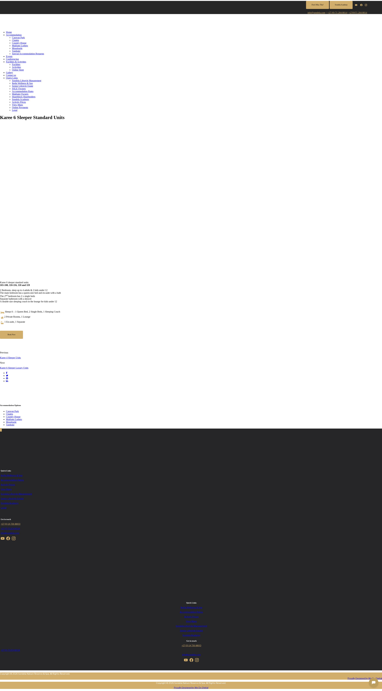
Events (9, 56)
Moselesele (17, 48)
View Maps (17, 105)
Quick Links (12, 78)
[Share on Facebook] (6, 373)
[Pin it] (7, 378)
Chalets (15, 40)
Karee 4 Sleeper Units (10, 357)
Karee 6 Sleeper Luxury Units (14, 368)
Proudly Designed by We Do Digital (365, 678)
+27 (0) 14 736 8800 (10, 524)
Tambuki (16, 51)
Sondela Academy (20, 99)
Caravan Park (18, 37)
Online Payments (20, 107)
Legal (14, 110)
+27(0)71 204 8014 (358, 12)
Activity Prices (19, 102)
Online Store (18, 70)
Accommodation (14, 35)
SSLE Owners (19, 88)
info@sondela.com (10, 533)
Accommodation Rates (22, 91)
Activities (16, 67)
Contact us (11, 75)
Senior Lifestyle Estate (22, 86)
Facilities (16, 64)
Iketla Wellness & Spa (22, 83)
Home (9, 32)
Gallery (9, 72)
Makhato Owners (20, 94)
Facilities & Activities (16, 61)
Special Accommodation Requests (28, 53)
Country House (19, 43)
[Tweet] (7, 375)
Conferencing (12, 59)
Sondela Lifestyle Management (26, 80)
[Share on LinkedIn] (7, 381)
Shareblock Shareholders (23, 96)
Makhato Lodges (20, 45)
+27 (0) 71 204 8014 (337, 12)
